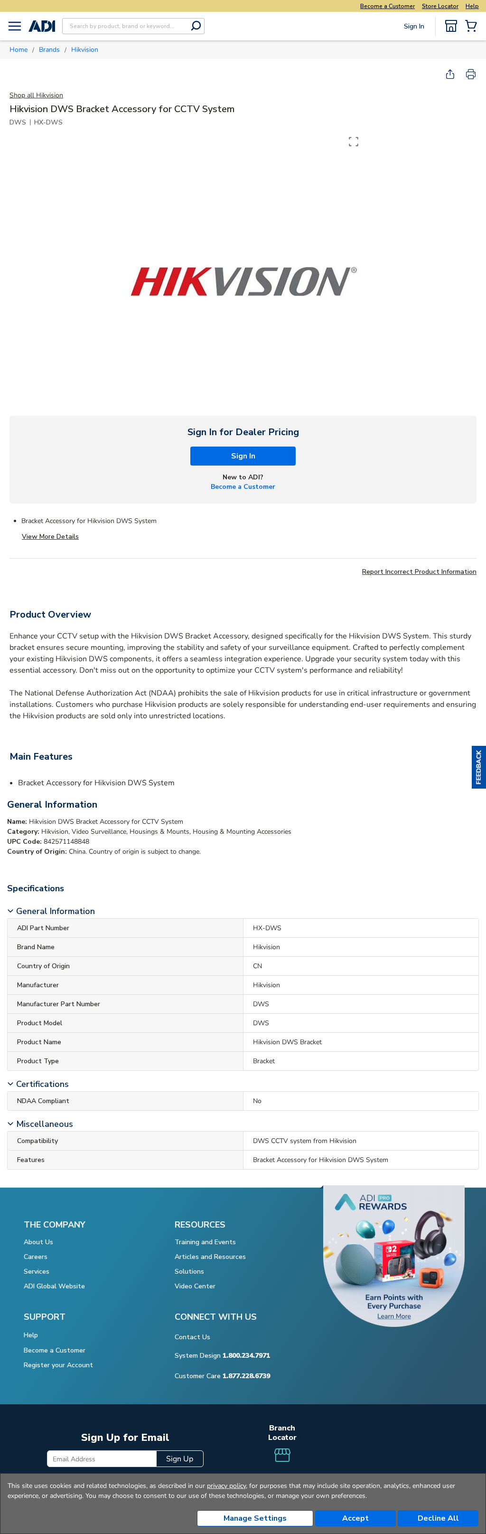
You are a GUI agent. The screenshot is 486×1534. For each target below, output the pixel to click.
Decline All (438, 1518)
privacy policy (226, 1485)
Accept (355, 1518)
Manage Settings (255, 1518)
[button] (479, 767)
